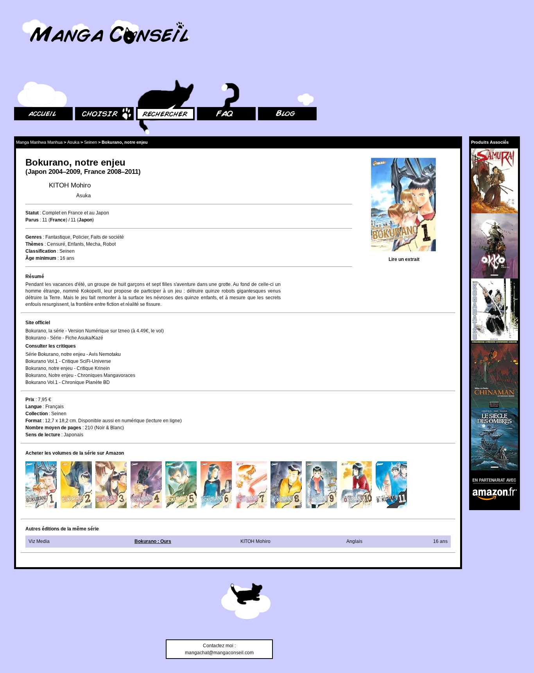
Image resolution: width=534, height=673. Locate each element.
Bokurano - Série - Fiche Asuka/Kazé (64, 338)
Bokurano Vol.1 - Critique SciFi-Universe (68, 361)
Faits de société (107, 237)
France (94, 171)
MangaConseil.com (35, 16)
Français (54, 406)
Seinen (90, 142)
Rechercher (148, 70)
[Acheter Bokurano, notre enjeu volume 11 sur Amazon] (391, 484)
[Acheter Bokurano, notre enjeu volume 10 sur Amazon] (356, 484)
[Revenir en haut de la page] (246, 602)
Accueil (22, 70)
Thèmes (34, 244)
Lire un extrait (404, 259)
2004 (55, 171)
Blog (263, 70)
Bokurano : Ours (152, 541)
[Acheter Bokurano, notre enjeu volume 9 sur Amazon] (321, 484)
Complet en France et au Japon (75, 213)
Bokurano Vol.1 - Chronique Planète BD (67, 382)
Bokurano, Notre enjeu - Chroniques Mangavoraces (80, 375)
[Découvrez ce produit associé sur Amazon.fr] (494, 180)
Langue (33, 406)
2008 (114, 171)
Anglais (354, 541)
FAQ (201, 70)
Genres (33, 237)
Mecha (93, 244)
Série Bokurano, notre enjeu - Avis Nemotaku (73, 354)
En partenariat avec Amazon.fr (491, 480)
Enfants (76, 244)
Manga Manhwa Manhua (39, 142)
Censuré (56, 244)
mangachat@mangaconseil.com (219, 652)
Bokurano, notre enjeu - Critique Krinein (67, 368)
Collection (36, 413)
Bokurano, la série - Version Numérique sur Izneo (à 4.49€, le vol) (94, 331)
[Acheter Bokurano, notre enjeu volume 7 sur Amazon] (251, 484)
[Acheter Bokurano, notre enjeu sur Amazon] (404, 205)
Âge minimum (40, 258)
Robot (109, 244)
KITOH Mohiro (70, 185)
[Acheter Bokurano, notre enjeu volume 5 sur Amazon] (181, 484)
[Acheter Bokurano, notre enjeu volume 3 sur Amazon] (111, 484)
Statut (32, 213)
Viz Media (39, 541)
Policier (80, 237)
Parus (32, 220)
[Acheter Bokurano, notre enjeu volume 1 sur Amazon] (41, 484)
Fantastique (57, 237)
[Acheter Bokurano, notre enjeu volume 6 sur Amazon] (216, 484)
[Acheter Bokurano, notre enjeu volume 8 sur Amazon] (286, 484)
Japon (37, 171)
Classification (40, 251)
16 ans (67, 258)
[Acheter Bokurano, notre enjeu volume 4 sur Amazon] (146, 484)
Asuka (73, 142)
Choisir (82, 70)
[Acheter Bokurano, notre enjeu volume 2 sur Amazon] (76, 484)
